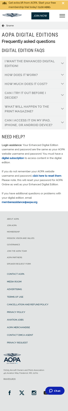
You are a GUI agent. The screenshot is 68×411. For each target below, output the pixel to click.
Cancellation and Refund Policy (27, 304)
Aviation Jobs (15, 319)
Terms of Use (15, 297)
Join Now (40, 15)
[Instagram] (34, 393)
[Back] (4, 25)
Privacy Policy (16, 312)
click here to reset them (47, 175)
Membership (13, 232)
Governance (13, 245)
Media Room (14, 281)
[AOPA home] (12, 16)
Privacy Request (17, 342)
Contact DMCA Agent (20, 335)
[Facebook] (9, 393)
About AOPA (13, 219)
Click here (44, 7)
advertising (14, 289)
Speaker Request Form (19, 264)
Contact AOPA (15, 274)
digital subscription (13, 158)
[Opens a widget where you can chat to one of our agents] (55, 391)
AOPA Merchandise (18, 327)
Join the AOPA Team (17, 251)
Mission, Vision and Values (20, 238)
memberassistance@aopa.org (19, 202)
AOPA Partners (14, 257)
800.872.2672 (9, 379)
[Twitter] (22, 393)
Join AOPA (12, 225)
